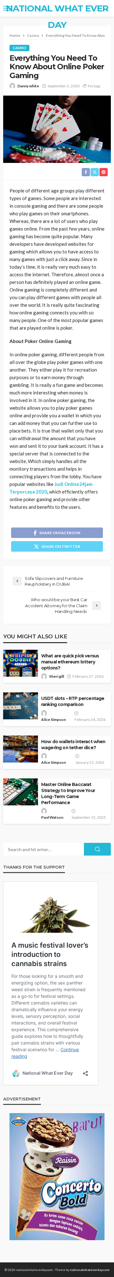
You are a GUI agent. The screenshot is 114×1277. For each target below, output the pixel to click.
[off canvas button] (7, 8)
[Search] (105, 8)
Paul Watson (52, 817)
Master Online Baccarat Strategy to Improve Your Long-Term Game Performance (68, 793)
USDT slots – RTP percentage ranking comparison (72, 701)
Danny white (28, 86)
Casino (19, 48)
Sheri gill (56, 676)
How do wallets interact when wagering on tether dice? (73, 744)
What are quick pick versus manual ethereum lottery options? (70, 661)
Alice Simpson (53, 719)
